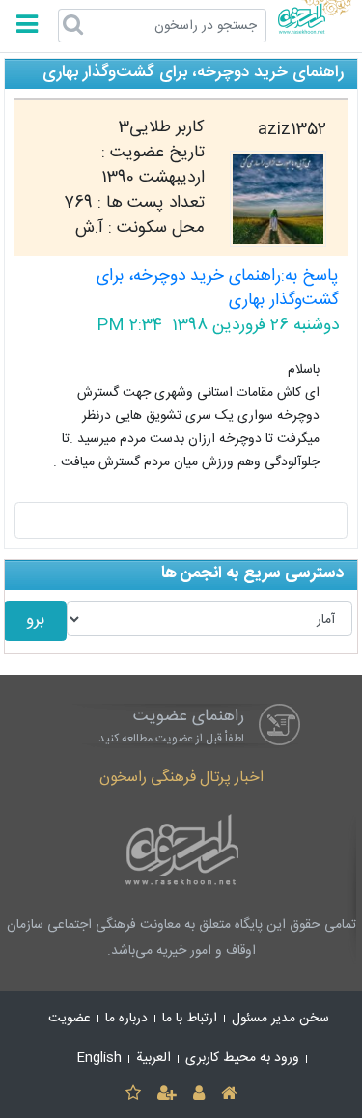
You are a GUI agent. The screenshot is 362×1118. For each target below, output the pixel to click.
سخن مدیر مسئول (280, 1018)
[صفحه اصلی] (229, 1094)
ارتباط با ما (189, 1018)
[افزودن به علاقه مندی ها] (133, 1094)
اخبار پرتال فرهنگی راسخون (181, 778)
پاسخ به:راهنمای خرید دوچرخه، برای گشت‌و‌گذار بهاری (218, 289)
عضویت (69, 1018)
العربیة (153, 1058)
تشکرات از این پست (181, 520)
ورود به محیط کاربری (242, 1058)
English (99, 1058)
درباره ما (126, 1018)
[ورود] (199, 1094)
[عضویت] (166, 1094)
